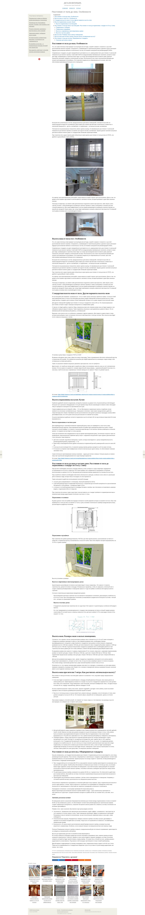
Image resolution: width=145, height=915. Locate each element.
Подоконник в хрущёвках (63, 29)
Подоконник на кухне (69, 850)
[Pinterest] (71, 860)
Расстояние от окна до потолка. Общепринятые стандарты (71, 38)
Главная (65, 8)
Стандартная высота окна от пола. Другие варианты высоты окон (73, 20)
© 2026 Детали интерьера (34, 909)
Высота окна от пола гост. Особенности (66, 18)
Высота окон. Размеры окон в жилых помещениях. (69, 34)
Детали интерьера (72, 3)
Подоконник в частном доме (78, 850)
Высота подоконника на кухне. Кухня (65, 22)
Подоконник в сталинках (63, 27)
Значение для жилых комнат (64, 40)
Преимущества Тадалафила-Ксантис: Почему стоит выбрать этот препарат (39, 24)
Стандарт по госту (88, 850)
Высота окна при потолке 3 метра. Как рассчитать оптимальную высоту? (75, 36)
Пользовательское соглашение (67, 909)
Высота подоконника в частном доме (66, 24)
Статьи (78, 8)
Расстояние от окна (93, 852)
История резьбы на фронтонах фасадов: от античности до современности (37, 39)
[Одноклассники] (84, 860)
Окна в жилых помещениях (77, 852)
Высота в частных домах (63, 33)
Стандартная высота (60, 850)
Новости (72, 8)
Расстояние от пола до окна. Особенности (66, 16)
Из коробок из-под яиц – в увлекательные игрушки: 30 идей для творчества (38, 45)
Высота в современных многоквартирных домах (69, 31)
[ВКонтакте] (58, 860)
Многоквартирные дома (56, 852)
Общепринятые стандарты (103, 852)
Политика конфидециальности (62, 911)
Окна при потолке (86, 852)
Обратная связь (87, 909)
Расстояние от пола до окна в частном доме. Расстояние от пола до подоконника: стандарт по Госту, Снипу (85, 25)
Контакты (58, 909)
